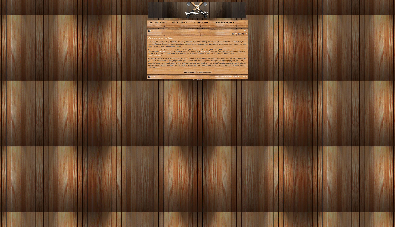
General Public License (166, 51)
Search (235, 33)
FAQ (241, 33)
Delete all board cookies (226, 76)
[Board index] (197, 10)
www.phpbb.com (205, 51)
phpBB (200, 79)
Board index (153, 30)
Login (245, 33)
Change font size (245, 30)
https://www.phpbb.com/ (154, 55)
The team (217, 76)
